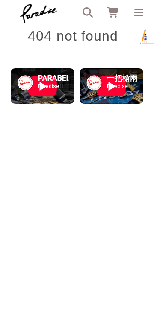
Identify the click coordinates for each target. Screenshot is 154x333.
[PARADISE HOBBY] (38, 13)
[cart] (110, 13)
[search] (85, 13)
